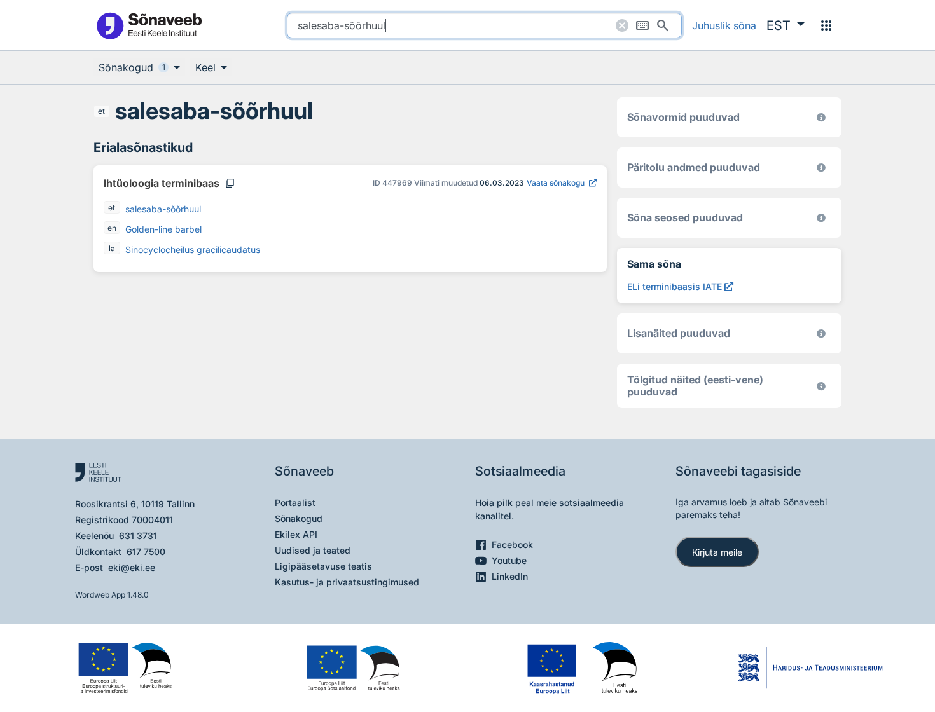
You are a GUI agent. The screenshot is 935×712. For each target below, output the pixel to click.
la (112, 248)
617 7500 (146, 551)
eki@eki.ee (131, 567)
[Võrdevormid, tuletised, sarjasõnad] (821, 218)
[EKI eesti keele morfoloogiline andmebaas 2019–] (821, 117)
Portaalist (295, 502)
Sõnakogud (298, 518)
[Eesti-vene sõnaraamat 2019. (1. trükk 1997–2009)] (821, 386)
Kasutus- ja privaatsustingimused (347, 582)
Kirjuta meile (717, 552)
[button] (785, 25)
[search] (484, 25)
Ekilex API (296, 534)
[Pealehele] (149, 25)
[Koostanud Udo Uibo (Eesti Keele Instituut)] (821, 167)
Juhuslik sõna (724, 25)
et (101, 111)
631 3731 (138, 535)
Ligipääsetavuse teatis (323, 566)
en (111, 228)
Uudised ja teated (312, 550)
